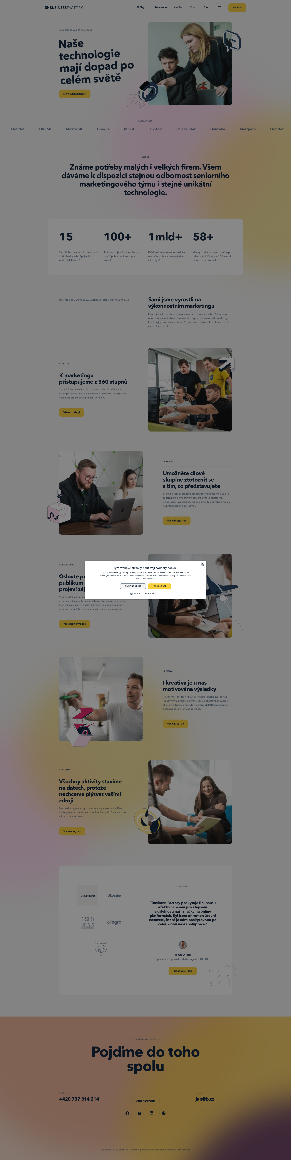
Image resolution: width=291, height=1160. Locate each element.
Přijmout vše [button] (159, 586)
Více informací (149, 578)
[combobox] (202, 564)
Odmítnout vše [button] (133, 586)
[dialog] (145, 580)
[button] (145, 593)
